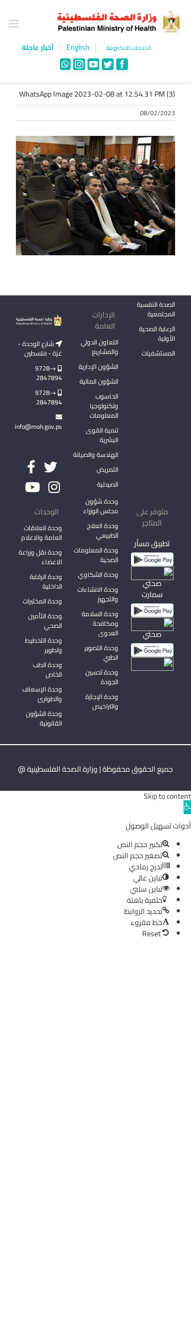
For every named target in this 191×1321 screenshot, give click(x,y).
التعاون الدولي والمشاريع (99, 347)
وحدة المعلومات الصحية (96, 555)
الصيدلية (107, 484)
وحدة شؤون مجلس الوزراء (100, 507)
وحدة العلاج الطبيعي (102, 530)
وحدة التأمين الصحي (45, 621)
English (78, 47)
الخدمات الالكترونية (128, 48)
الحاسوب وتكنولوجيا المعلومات (104, 405)
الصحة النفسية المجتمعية (156, 310)
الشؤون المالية (99, 381)
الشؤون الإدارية (98, 366)
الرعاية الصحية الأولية (157, 333)
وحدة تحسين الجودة (101, 677)
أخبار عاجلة (38, 47)
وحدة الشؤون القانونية (44, 718)
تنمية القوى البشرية (102, 435)
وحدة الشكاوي (98, 574)
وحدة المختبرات (42, 601)
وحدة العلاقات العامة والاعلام (41, 532)
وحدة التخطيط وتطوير (43, 645)
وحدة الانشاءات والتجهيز (97, 594)
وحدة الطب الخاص (47, 669)
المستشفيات (158, 353)
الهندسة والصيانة (95, 454)
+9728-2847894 (48, 373)
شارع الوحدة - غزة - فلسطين (40, 348)
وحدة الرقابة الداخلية (46, 581)
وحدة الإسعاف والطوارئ (42, 694)
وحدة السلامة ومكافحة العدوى (100, 623)
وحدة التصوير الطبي (101, 652)
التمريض (107, 469)
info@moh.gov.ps (39, 426)
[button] (187, 807)
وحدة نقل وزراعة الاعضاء (40, 557)
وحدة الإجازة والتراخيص (101, 701)
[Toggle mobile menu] (14, 23)
